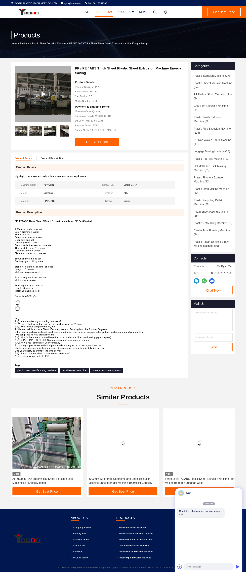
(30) (209, 179)
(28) (212, 151)
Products (102, 12)
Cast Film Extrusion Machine (134, 545)
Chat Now (213, 290)
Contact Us (79, 545)
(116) (212, 130)
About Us (125, 12)
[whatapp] (204, 281)
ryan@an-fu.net (72, 3)
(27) (212, 75)
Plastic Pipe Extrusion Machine (135, 557)
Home (85, 12)
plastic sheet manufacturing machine (36, 370)
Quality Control (81, 539)
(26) (208, 202)
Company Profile (82, 527)
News (143, 12)
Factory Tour (80, 533)
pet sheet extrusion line (74, 370)
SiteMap (77, 551)
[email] (212, 281)
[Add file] (179, 566)
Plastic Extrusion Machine (132, 527)
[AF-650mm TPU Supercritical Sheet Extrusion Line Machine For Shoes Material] (46, 443)
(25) (210, 168)
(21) (211, 158)
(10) (213, 223)
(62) (208, 119)
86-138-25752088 (97, 3)
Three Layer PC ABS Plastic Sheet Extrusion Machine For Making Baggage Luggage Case (199, 480)
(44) (211, 107)
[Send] (237, 566)
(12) (211, 190)
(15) (211, 213)
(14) (213, 96)
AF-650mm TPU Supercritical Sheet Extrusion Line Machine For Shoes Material (42, 480)
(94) (213, 85)
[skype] (196, 281)
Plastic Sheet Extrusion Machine (49, 43)
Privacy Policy (80, 557)
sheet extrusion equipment (107, 370)
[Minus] (238, 493)
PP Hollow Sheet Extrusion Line (135, 539)
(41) (212, 142)
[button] (17, 449)
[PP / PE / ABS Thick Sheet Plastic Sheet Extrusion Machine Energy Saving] (43, 94)
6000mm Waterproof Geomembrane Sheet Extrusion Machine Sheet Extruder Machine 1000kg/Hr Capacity (120, 480)
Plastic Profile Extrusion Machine (136, 551)
